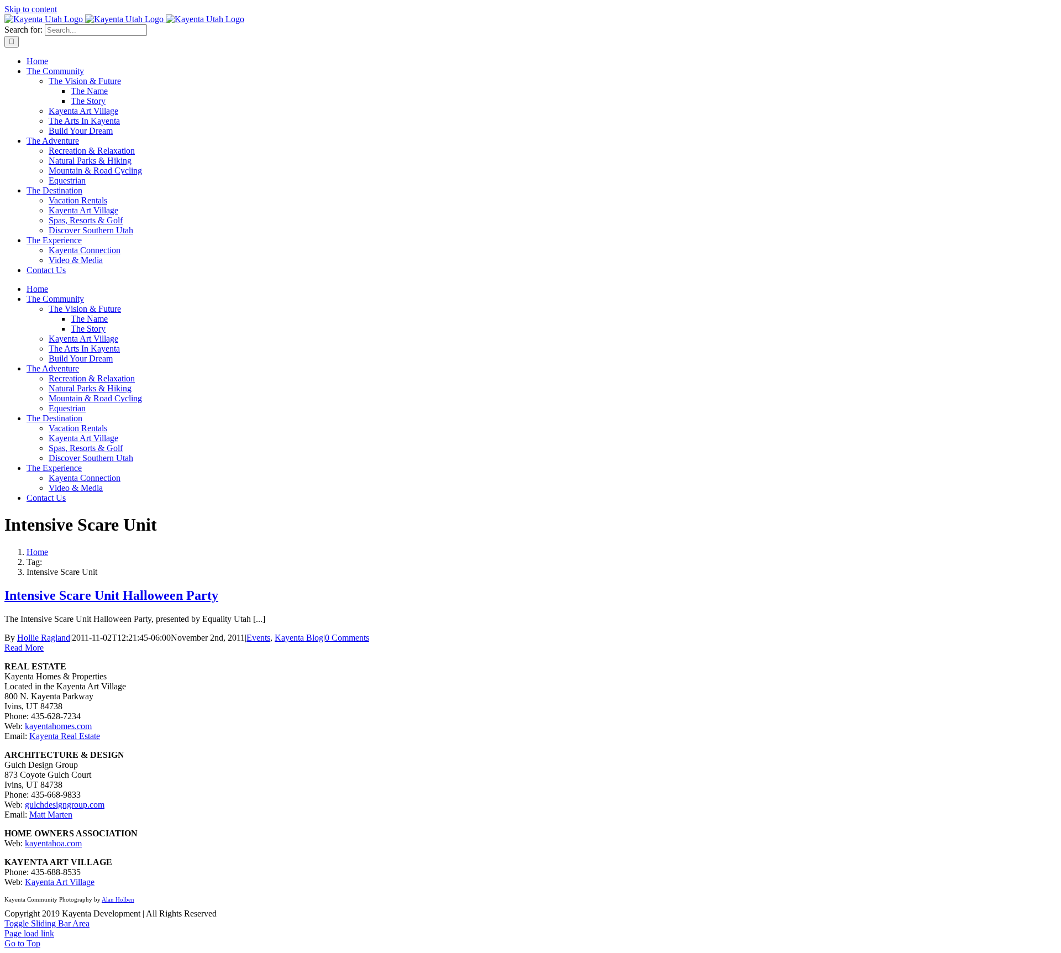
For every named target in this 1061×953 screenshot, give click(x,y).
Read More (24, 647)
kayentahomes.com (58, 726)
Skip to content (30, 9)
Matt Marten (50, 814)
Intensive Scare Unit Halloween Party (111, 595)
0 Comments (347, 637)
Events (258, 637)
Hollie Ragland (43, 637)
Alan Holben (118, 899)
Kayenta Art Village (59, 882)
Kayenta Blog (299, 637)
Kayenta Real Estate (64, 736)
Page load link (29, 933)
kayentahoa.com (53, 843)
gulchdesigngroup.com (64, 804)
